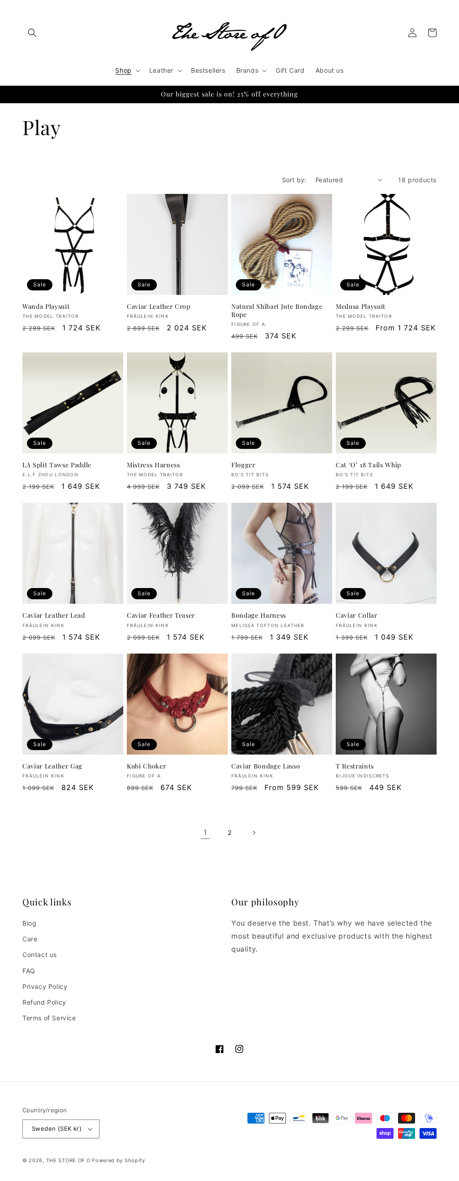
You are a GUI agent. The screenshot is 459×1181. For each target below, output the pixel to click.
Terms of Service (49, 1018)
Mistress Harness (153, 465)
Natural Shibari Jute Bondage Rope (276, 311)
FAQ (28, 971)
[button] (32, 33)
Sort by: (294, 180)
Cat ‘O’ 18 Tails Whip (368, 465)
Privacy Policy (44, 986)
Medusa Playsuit (360, 307)
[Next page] (254, 833)
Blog (29, 923)
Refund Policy (44, 1002)
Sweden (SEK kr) (57, 1128)
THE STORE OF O (68, 1160)
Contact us (39, 954)
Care (29, 939)
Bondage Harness (258, 615)
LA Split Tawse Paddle (56, 465)
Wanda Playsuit (45, 307)
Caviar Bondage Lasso (265, 766)
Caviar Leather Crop (159, 307)
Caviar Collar (356, 615)
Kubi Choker (146, 766)
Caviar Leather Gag (52, 766)
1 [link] (205, 832)
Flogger (243, 465)
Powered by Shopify (118, 1160)
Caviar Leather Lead (53, 615)
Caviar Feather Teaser (161, 615)
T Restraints (355, 766)
